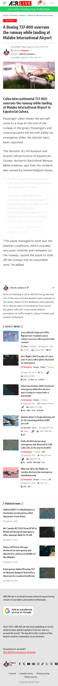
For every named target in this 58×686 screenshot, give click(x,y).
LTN (24, 486)
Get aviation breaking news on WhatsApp (29, 9)
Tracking (50, 367)
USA (43, 452)
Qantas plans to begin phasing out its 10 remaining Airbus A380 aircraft (38, 420)
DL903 (29, 462)
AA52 (29, 410)
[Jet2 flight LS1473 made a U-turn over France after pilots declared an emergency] (11, 360)
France (42, 367)
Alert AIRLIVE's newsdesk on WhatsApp (19, 652)
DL (24, 462)
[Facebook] (19, 663)
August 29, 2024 (17, 232)
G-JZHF (31, 379)
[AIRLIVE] (20, 3)
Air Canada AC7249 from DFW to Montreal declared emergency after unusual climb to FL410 (20, 531)
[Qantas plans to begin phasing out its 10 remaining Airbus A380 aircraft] (11, 420)
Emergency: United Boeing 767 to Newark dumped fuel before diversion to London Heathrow (19, 572)
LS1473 (41, 379)
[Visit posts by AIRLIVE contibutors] (6, 52)
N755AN (40, 410)
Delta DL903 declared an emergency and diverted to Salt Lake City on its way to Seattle (36, 444)
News (34, 428)
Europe (36, 367)
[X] (24, 663)
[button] (5, 3)
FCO (33, 410)
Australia (26, 428)
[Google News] (33, 663)
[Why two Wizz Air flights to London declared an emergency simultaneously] (11, 472)
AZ (49, 350)
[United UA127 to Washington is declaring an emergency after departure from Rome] (47, 513)
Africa (25, 346)
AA (24, 410)
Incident (33, 346)
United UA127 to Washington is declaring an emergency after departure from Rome (19, 513)
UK (50, 479)
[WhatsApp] (47, 663)
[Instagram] (38, 663)
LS (36, 379)
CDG (24, 379)
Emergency (10, 21)
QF (24, 434)
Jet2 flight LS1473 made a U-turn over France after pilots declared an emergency (37, 359)
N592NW (37, 462)
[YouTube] (28, 663)
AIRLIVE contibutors (27, 54)
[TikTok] (43, 663)
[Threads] (51, 663)
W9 (29, 486)
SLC (43, 462)
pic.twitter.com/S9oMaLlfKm (28, 220)
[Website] (53, 288)
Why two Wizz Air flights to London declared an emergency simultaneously (36, 472)
